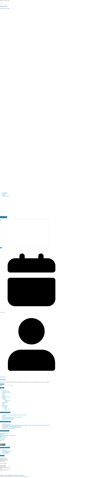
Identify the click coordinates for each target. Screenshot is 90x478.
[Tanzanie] (24, 246)
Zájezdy (4, 194)
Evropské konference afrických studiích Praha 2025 (12, 417)
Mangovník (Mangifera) (45, 425)
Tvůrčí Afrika (5, 405)
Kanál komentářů (5, 452)
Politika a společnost (6, 396)
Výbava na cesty (5, 195)
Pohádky (4, 395)
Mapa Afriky (4, 192)
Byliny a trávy (7, 400)
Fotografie (6, 435)
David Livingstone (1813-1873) (15, 426)
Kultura (3, 393)
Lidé (3, 394)
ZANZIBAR (2, 433)
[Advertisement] (45, 206)
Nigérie (3, 415)
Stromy (6, 401)
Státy (1, 247)
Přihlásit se (4, 449)
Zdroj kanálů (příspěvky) (7, 451)
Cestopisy (4, 390)
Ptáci (6, 407)
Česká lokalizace (5, 453)
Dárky (10, 435)
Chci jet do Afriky (5, 391)
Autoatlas (2, 435)
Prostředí (4, 397)
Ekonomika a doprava (6, 392)
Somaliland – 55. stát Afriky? (8, 419)
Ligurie (7, 433)
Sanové (8, 423)
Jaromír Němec (3, 376)
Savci (6, 410)
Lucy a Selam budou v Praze (8, 418)
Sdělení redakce (5, 402)
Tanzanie (3, 379)
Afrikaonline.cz (4, 6)
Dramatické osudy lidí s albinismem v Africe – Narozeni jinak (14, 414)
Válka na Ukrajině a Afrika (10, 428)
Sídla (3, 403)
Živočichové (4, 406)
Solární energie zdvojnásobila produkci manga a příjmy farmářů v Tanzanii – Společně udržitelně (21, 425)
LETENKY (4, 193)
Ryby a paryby (8, 409)
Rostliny (4, 399)
